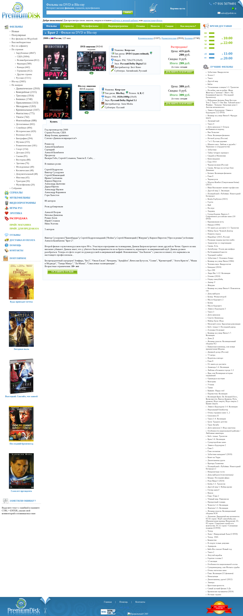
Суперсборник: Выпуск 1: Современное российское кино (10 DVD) (220, 216)
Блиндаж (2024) (214, 267)
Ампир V (211, 282)
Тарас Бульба (213, 425)
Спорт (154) (22, 149)
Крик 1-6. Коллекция (216, 439)
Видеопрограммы (118, 26)
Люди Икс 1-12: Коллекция (219, 273)
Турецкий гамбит (215, 255)
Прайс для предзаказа (24, 228)
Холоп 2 (211, 75)
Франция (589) (24, 63)
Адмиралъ (212, 546)
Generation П (213, 416)
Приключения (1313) (27, 102)
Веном (210, 493)
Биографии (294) (24, 138)
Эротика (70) (22, 163)
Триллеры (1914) (25, 95)
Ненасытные (213, 576)
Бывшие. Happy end (216, 390)
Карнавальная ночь (216, 222)
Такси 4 (211, 124)
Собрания (17, 188)
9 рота (210, 202)
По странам (17, 49)
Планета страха (214, 234)
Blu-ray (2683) (19, 81)
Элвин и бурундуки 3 (217, 309)
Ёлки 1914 (212, 162)
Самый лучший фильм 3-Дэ (219, 588)
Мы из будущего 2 (215, 300)
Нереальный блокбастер (218, 410)
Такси (210, 78)
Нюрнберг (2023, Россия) (219, 237)
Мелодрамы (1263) (26, 106)
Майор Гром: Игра (216, 321)
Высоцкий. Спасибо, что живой (21, 396)
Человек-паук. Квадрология (219, 264)
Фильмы (51, 26)
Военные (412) (23, 134)
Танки (210, 387)
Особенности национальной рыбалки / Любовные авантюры (223, 432)
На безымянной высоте (217, 252)
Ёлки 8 (210, 361)
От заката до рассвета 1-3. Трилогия (223, 228)
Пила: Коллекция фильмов (218, 135)
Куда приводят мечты (21, 301)
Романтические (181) (26, 145)
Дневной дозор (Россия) (218, 352)
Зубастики (212, 150)
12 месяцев (212, 561)
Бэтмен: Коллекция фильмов (219, 173)
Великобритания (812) (28, 60)
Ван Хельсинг (213, 132)
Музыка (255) (23, 142)
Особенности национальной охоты (222, 564)
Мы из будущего (215, 306)
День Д (211, 338)
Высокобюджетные (21, 42)
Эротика (16, 213)
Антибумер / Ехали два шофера (221, 249)
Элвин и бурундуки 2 (217, 445)
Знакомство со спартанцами (219, 243)
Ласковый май (213, 121)
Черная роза (213, 179)
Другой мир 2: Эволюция (218, 190)
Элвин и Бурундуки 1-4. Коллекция (222, 407)
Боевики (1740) (24, 99)
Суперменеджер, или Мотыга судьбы (223, 567)
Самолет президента (21, 491)
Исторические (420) (26, 131)
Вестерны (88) (23, 159)
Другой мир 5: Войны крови (220, 487)
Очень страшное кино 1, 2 (219, 413)
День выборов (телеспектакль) (220, 475)
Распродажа (18, 218)
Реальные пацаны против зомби (221, 240)
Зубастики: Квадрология (218, 72)
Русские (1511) (23, 78)
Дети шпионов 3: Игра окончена (221, 428)
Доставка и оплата (22, 240)
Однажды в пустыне (216, 378)
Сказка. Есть (213, 246)
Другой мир (213, 81)
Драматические (169, 38)
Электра (211, 582)
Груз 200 (211, 270)
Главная (108, 602)
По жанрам (17, 85)
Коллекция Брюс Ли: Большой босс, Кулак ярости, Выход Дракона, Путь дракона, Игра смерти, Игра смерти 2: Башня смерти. (222, 400)
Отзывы (140, 26)
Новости (155, 26)
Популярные (19, 35)
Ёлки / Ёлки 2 (213, 496)
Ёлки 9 (210, 176)
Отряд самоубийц (215, 279)
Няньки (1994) (214, 225)
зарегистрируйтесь (152, 20)
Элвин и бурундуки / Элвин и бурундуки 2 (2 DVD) (219, 111)
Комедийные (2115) (26, 92)
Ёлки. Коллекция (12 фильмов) (220, 573)
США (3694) (23, 56)
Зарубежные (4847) (26, 53)
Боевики (189, 38)
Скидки (169, 26)
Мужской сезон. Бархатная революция (224, 324)
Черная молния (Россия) (218, 165)
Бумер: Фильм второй (217, 297)
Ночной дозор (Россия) (218, 138)
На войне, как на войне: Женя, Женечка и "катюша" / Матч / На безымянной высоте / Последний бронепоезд (220, 93)
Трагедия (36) (23, 181)
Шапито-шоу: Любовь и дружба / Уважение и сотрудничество (221, 145)
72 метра (211, 355)
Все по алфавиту (20, 45)
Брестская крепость (216, 585)
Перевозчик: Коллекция (217, 394)
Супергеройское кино (217, 442)
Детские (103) (23, 152)
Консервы (212, 381)
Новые (15, 31)
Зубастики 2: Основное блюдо (220, 258)
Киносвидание (214, 159)
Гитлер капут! (214, 490)
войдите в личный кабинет (125, 20)
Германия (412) (24, 70)
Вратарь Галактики (216, 463)
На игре (211, 208)
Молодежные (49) (25, 166)
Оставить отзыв (62, 271)
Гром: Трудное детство (217, 422)
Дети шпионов (214, 315)
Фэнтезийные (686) (26, 120)
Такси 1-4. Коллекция (217, 419)
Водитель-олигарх (215, 358)
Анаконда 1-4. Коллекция (218, 367)
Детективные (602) (25, 124)
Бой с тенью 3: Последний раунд (222, 327)
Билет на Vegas (214, 457)
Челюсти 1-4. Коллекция (218, 505)
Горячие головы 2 (215, 558)
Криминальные (145, 38)
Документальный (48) (27, 174)
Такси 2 (211, 552)
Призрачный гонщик (216, 502)
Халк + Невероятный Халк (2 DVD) (223, 534)
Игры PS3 (16, 208)
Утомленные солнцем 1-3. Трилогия (223, 87)
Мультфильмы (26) (25, 184)
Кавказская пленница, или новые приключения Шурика (220, 348)
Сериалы (68, 26)
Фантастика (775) (25, 113)
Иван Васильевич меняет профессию (223, 187)
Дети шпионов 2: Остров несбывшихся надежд (217, 128)
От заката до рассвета (217, 364)
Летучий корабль (215, 555)
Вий (209, 205)
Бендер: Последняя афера (218, 478)
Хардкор (211, 211)
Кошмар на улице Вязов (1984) (221, 261)
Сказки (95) (21, 156)
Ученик (211, 384)
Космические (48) (25, 170)
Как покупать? (188, 26)
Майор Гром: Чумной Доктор (220, 231)
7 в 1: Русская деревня (217, 141)
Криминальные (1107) (27, 110)
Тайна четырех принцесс (218, 153)
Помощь (15, 245)
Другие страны (24, 74)
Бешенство (212, 540)
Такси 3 (211, 312)
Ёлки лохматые (214, 451)
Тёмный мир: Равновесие (218, 499)
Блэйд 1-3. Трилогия (216, 484)
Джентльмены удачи (216, 460)
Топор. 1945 (213, 537)
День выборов (214, 294)
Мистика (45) (22, 177)
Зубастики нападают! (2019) (220, 454)
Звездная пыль (21, 349)
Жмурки (211, 285)
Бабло (210, 84)
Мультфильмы (89, 26)
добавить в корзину (179, 71)
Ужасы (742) (22, 117)
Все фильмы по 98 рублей (24, 38)
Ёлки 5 (210, 448)
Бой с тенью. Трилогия (217, 436)
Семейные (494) (24, 127)
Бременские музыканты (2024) (221, 591)
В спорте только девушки (218, 543)
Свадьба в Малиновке (217, 156)
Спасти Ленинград (215, 318)
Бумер (210, 303)
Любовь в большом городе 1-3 (221, 370)
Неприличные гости (216, 472)
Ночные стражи (214, 594)
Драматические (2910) (28, 88)
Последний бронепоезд (21, 443)
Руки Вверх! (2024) (216, 481)
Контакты (16, 250)
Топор (210, 531)
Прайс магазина (20, 224)
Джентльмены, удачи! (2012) (220, 579)
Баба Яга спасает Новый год (220, 549)
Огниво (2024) (214, 276)
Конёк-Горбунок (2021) (218, 199)
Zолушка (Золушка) (216, 330)
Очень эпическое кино (217, 570)
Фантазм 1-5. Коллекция (218, 508)
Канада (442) (23, 67)
